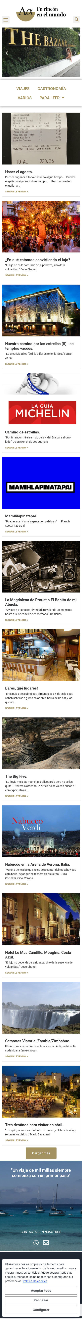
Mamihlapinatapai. (21, 516)
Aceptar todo (41, 1290)
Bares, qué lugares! (21, 688)
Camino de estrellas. (22, 432)
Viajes (22, 88)
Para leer (50, 97)
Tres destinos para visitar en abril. (34, 1125)
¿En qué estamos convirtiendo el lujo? (37, 259)
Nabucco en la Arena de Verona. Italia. (37, 864)
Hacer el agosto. (19, 172)
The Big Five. (16, 776)
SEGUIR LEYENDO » (16, 191)
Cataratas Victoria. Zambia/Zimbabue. (37, 1041)
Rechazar (41, 1300)
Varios (25, 97)
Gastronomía (51, 88)
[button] (6, 20)
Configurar (41, 1310)
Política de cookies (35, 1281)
